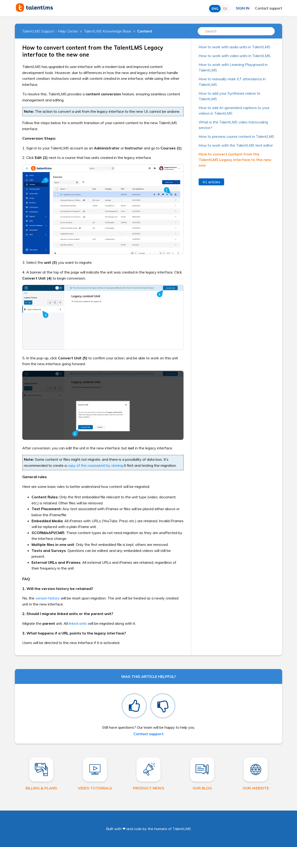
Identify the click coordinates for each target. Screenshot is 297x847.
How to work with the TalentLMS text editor (236, 145)
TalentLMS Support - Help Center (50, 31)
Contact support (268, 8)
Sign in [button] (242, 8)
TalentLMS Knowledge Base (107, 31)
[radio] (134, 705)
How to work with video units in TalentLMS (235, 55)
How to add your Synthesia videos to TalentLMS (229, 96)
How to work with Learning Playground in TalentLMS (233, 67)
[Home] (34, 10)
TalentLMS (182, 828)
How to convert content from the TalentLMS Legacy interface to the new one (235, 159)
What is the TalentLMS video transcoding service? (233, 125)
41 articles (211, 182)
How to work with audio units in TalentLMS (234, 47)
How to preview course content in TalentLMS (236, 136)
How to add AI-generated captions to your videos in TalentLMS (234, 110)
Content (144, 31)
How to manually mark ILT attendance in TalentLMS (232, 82)
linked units (78, 623)
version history (47, 598)
